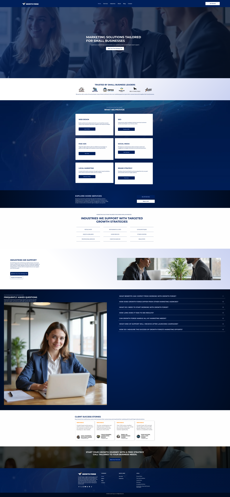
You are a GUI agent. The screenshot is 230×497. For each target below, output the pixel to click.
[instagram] (83, 487)
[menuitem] (99, 3)
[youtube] (85, 487)
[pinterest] (89, 487)
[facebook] (79, 487)
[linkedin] (87, 487)
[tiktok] (91, 487)
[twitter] (81, 487)
